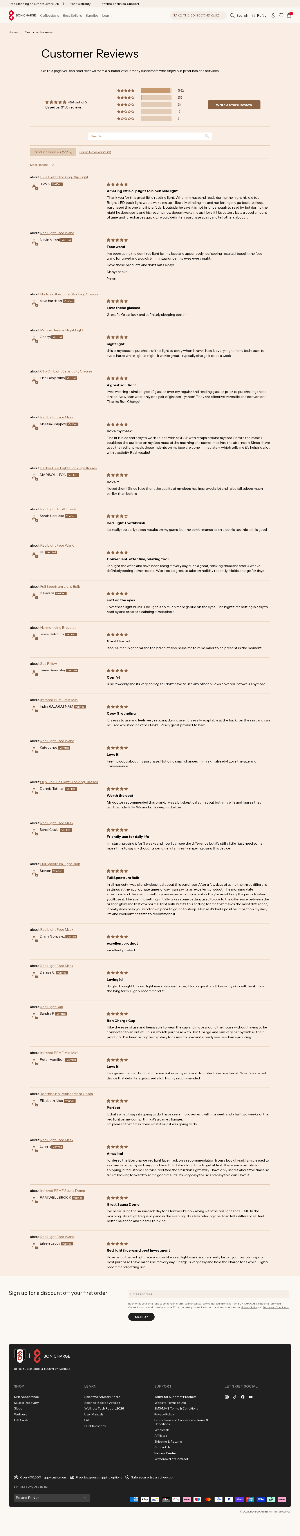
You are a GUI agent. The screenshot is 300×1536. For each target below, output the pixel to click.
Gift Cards (21, 1420)
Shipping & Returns (168, 1442)
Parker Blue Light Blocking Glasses (68, 468)
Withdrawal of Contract (171, 1459)
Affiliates (160, 1436)
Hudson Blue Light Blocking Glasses (69, 294)
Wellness (20, 1414)
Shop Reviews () (95, 152)
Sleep (18, 1408)
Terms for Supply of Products (175, 1397)
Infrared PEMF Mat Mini (59, 700)
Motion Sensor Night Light (61, 330)
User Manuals (93, 1414)
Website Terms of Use (170, 1403)
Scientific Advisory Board (102, 1397)
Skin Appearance (26, 1397)
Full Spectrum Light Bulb (60, 586)
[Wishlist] (281, 15)
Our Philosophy (95, 1426)
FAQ (87, 1420)
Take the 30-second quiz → (198, 15)
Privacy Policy (249, 1307)
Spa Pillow (48, 663)
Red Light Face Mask (56, 417)
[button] (49, 15)
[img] (66, 102)
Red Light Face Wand (57, 233)
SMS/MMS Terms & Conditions (176, 1408)
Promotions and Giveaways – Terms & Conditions (181, 1422)
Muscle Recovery (26, 1403)
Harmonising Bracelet (58, 627)
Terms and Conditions (276, 1307)
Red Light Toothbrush (58, 509)
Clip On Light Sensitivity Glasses (66, 371)
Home (13, 32)
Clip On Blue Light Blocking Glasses (69, 782)
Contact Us (162, 1447)
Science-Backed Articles (102, 1403)
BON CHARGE (259, 1511)
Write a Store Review (234, 105)
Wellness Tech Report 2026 (104, 1408)
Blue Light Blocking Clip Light (64, 177)
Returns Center (165, 1453)
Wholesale (162, 1430)
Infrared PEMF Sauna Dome (62, 1190)
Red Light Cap (51, 1007)
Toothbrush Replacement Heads (66, 1093)
